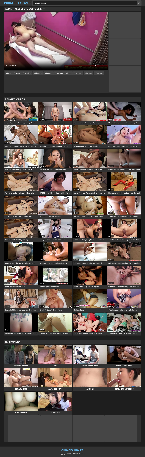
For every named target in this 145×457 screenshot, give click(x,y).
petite (49, 73)
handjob (39, 73)
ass (9, 73)
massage (60, 73)
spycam (100, 73)
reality (89, 73)
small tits (28, 73)
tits (69, 73)
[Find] (139, 3)
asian (18, 73)
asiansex (79, 73)
